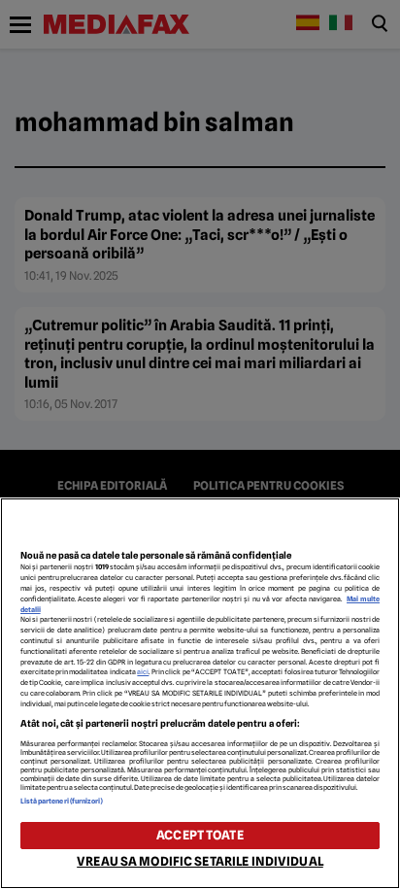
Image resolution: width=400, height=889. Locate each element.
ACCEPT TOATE (200, 835)
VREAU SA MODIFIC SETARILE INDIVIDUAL (200, 861)
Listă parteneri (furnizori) (62, 801)
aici (143, 671)
